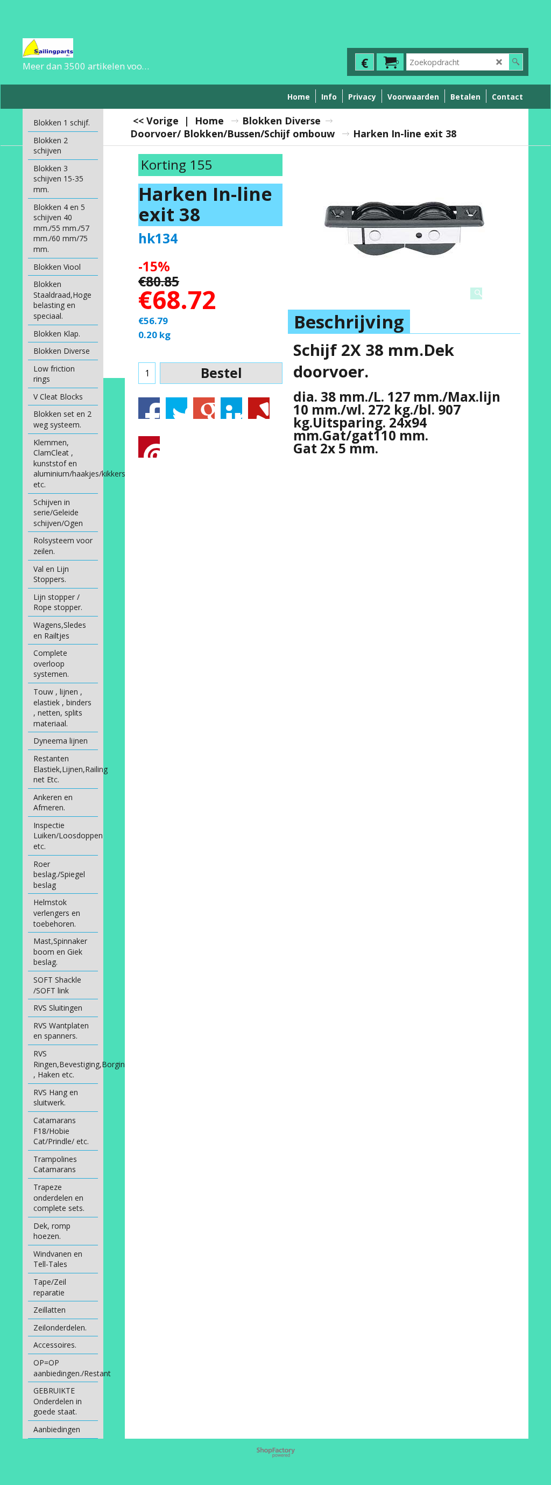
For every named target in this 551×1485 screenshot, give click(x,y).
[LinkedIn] (231, 408)
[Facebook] (149, 408)
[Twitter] (176, 408)
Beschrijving (349, 322)
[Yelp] (259, 408)
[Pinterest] (149, 447)
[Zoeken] (515, 62)
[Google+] (204, 408)
